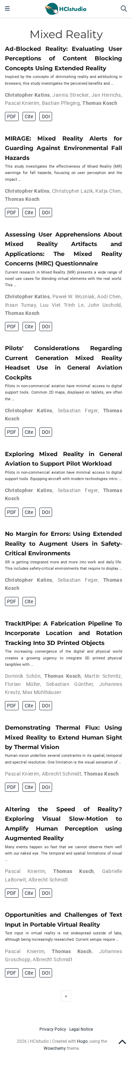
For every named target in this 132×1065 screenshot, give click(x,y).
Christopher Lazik (72, 191)
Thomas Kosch (99, 103)
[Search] (124, 9)
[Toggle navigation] (7, 9)
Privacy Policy (52, 1029)
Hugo (82, 1041)
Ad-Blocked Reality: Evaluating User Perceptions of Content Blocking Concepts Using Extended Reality (63, 58)
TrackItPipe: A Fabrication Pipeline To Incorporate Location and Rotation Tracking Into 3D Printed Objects (63, 633)
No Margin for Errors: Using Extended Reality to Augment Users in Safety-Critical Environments (63, 543)
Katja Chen (108, 191)
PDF (11, 116)
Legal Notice (81, 1029)
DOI (46, 116)
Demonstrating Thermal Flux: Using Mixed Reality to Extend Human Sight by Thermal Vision (63, 737)
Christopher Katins (27, 95)
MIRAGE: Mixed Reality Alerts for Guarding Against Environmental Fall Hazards (63, 148)
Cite (29, 116)
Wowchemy (55, 1048)
